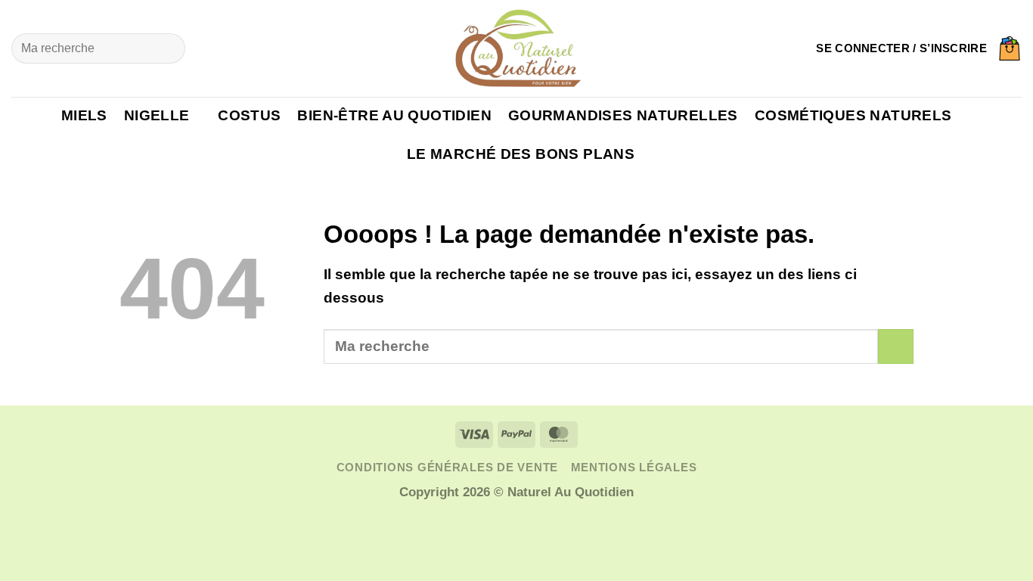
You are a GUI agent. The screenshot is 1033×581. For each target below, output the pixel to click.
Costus (249, 115)
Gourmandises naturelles (623, 115)
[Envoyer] (167, 48)
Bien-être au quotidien (394, 115)
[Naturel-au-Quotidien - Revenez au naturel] (516, 48)
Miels (84, 115)
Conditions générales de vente (447, 467)
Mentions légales (634, 467)
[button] (901, 48)
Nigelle (157, 115)
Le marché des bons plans (520, 154)
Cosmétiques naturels (853, 115)
